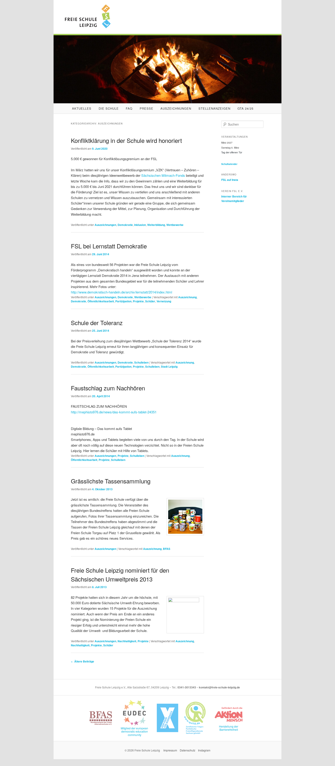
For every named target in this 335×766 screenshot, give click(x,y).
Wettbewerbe (174, 225)
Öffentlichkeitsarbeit (101, 301)
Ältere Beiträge (82, 661)
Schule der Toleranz (97, 322)
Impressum (170, 750)
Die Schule (109, 108)
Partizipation (123, 301)
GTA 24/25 (245, 108)
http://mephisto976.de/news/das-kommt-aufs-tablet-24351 (114, 412)
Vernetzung (164, 301)
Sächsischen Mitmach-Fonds (163, 175)
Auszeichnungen (175, 108)
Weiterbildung (156, 225)
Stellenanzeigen (214, 108)
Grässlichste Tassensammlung (110, 481)
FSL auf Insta (229, 180)
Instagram (204, 750)
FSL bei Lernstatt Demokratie (109, 246)
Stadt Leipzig (169, 366)
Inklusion (140, 225)
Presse (146, 108)
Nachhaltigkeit (127, 641)
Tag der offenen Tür (231, 152)
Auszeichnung (187, 297)
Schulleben (141, 362)
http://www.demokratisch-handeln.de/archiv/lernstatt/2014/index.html (121, 292)
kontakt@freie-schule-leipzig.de (219, 687)
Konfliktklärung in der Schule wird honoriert (126, 140)
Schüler (150, 301)
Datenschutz (187, 750)
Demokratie (125, 225)
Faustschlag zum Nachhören (108, 388)
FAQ (129, 108)
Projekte (138, 301)
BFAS (166, 549)
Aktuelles (81, 108)
